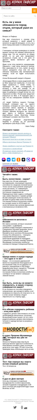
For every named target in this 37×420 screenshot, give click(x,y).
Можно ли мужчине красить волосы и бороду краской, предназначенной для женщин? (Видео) (17, 135)
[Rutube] (4, 159)
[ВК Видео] (33, 159)
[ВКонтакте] (8, 159)
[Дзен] (23, 159)
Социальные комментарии (14, 165)
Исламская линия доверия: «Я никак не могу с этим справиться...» (18, 152)
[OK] (18, 159)
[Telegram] (13, 159)
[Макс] (28, 159)
